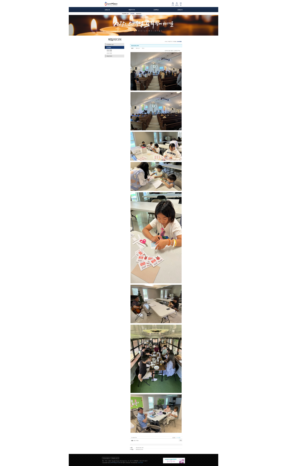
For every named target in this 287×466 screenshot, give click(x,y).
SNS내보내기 (133, 437)
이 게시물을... (178, 437)
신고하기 (173, 437)
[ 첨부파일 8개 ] (177, 50)
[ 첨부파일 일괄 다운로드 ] (169, 50)
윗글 (134, 440)
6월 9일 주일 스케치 (139, 449)
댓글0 (132, 440)
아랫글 (137, 440)
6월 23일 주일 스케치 (140, 447)
